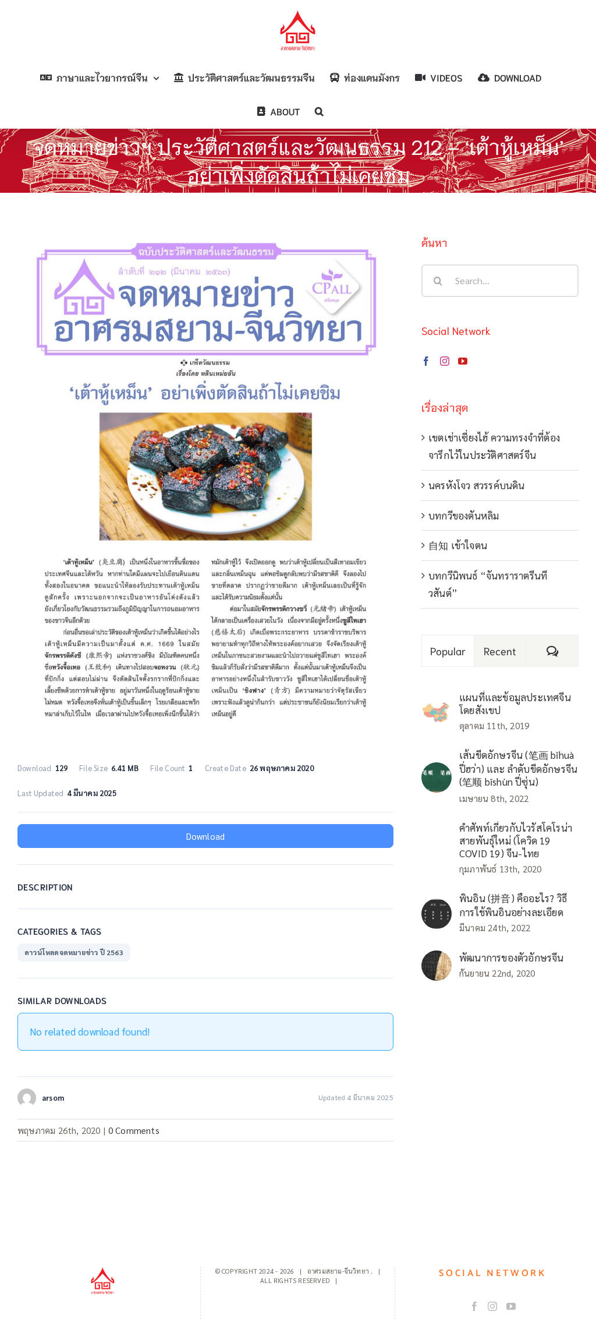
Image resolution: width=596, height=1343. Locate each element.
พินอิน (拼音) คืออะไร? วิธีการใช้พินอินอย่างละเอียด (513, 905)
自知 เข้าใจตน (457, 545)
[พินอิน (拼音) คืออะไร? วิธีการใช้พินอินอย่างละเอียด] (436, 907)
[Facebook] (426, 361)
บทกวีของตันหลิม (463, 515)
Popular (448, 651)
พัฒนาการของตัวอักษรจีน (511, 957)
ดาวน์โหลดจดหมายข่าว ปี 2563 (73, 952)
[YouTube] (462, 361)
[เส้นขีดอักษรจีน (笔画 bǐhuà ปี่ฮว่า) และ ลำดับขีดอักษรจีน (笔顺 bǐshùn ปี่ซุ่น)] (436, 771)
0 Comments (133, 1130)
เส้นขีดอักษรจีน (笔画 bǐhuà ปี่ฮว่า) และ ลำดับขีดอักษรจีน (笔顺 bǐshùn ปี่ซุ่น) (518, 768)
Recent (500, 651)
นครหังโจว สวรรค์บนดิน (476, 485)
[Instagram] (444, 361)
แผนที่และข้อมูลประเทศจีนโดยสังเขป (515, 703)
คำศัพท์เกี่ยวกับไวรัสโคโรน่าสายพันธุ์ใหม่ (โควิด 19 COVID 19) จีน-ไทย (515, 840)
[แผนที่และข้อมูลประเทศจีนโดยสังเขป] (436, 710)
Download (205, 836)
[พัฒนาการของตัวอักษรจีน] (436, 959)
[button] (319, 111)
